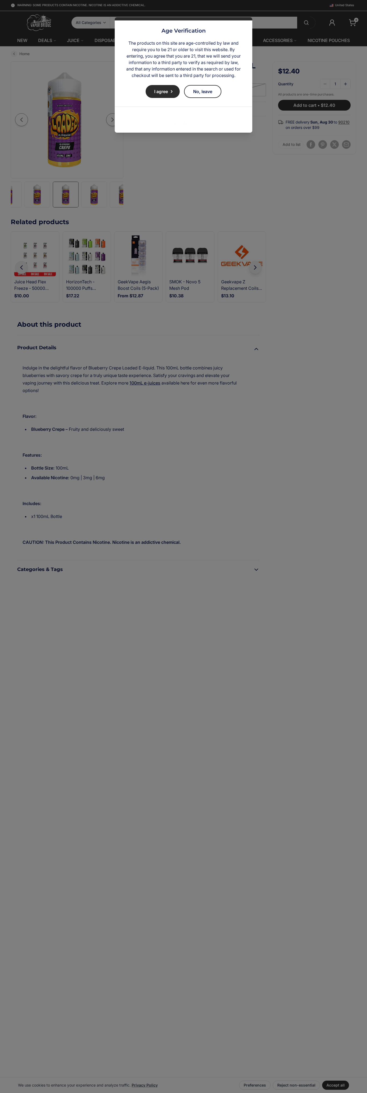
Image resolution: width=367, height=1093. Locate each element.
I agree (161, 91)
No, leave (202, 91)
